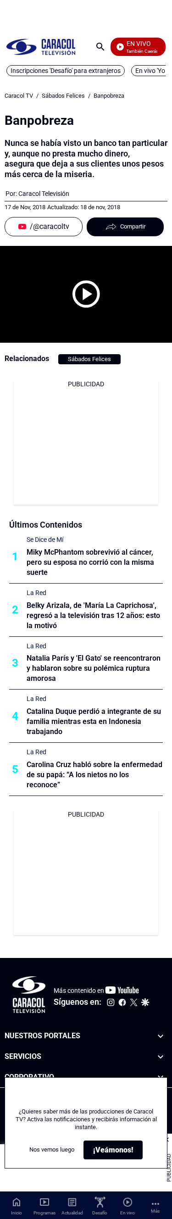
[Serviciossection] (160, 1057)
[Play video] (86, 294)
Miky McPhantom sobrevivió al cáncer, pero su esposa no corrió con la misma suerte (90, 562)
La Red (36, 592)
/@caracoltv (49, 226)
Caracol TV (19, 95)
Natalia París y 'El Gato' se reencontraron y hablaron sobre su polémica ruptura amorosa (94, 668)
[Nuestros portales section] (160, 1036)
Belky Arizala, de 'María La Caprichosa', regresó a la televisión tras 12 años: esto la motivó (93, 615)
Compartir (132, 226)
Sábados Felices (63, 95)
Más (155, 1210)
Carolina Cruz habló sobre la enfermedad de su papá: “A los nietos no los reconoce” (94, 774)
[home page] (40, 47)
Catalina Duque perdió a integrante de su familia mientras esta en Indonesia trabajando (94, 721)
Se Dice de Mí (45, 539)
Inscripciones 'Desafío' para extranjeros (66, 70)
